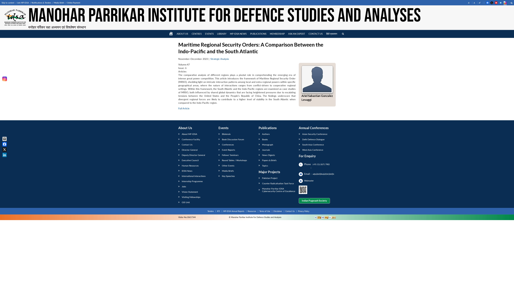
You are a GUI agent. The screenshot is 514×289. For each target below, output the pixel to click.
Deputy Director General (193, 155)
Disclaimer (277, 211)
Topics (265, 165)
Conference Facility (191, 139)
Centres (197, 33)
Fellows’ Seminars (230, 155)
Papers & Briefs (269, 160)
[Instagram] (4, 79)
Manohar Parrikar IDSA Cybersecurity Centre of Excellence (278, 189)
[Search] (343, 34)
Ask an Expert (296, 33)
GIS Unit (186, 202)
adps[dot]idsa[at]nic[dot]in (323, 174)
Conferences (228, 144)
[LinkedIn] (4, 155)
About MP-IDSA (189, 134)
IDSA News (187, 171)
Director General (190, 150)
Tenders (210, 211)
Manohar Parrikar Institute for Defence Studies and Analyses (224, 15)
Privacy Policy (303, 211)
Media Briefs (59, 3)
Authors (266, 134)
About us (182, 33)
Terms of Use (264, 211)
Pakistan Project (269, 178)
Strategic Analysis (219, 59)
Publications (258, 33)
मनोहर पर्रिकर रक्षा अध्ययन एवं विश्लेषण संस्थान (57, 27)
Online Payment (73, 3)
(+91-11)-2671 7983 (321, 164)
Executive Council (190, 160)
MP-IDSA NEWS (238, 33)
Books (265, 139)
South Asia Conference (313, 144)
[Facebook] (4, 144)
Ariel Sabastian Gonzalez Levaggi (317, 97)
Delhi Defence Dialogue (313, 139)
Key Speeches (228, 176)
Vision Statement (190, 192)
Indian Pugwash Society (314, 200)
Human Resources (190, 165)
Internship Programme (192, 181)
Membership (277, 33)
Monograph (267, 144)
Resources (252, 211)
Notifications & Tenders (41, 3)
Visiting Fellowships (191, 197)
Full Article (184, 108)
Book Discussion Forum (233, 139)
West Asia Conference (312, 150)
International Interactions (194, 176)
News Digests (268, 155)
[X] (4, 149)
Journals (266, 150)
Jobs (184, 186)
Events (209, 33)
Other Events (228, 165)
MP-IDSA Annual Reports (233, 211)
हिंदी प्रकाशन (331, 33)
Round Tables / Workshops (234, 160)
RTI (218, 211)
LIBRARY (221, 33)
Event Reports (228, 150)
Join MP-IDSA (23, 3)
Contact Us (187, 144)
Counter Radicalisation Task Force (278, 183)
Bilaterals (226, 134)
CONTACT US (316, 33)
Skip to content (8, 3)
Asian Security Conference (314, 134)
